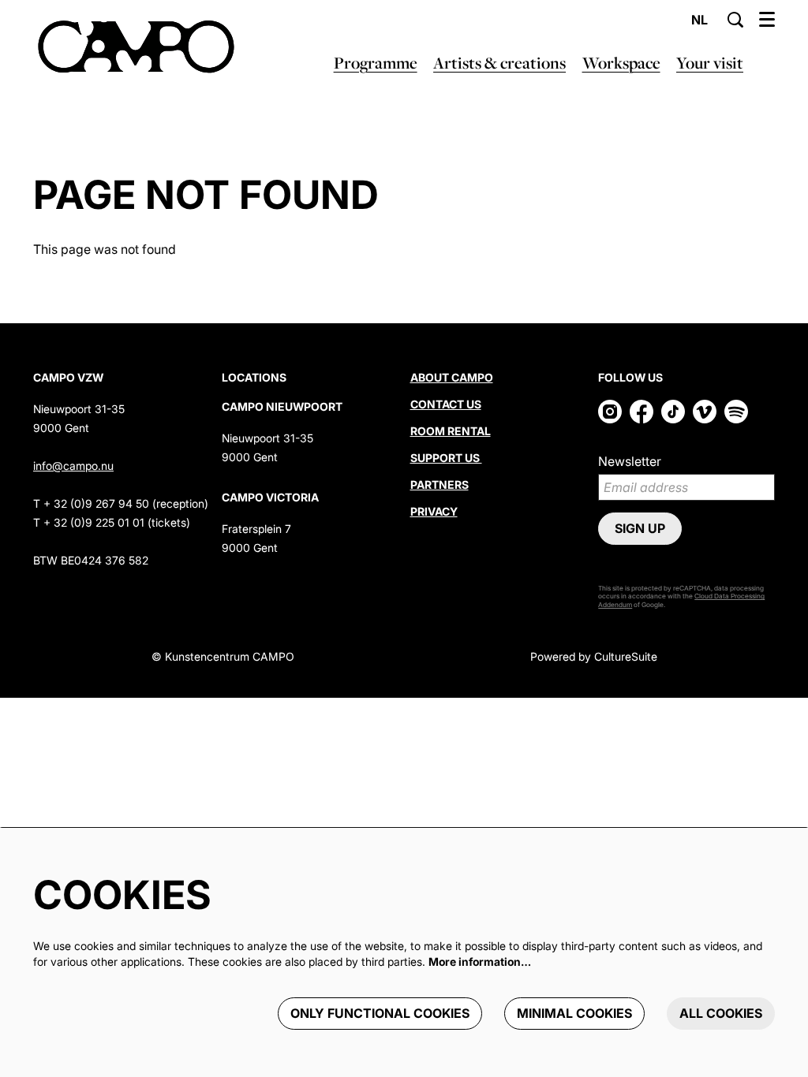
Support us (446, 457)
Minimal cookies (574, 1013)
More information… (479, 961)
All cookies (720, 1013)
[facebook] (641, 411)
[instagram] (610, 411)
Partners (439, 484)
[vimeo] (704, 411)
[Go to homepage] (136, 47)
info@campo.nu (73, 465)
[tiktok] (673, 411)
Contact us (445, 404)
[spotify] (736, 411)
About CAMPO (451, 377)
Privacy (434, 511)
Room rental (450, 431)
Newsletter (629, 461)
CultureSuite (625, 656)
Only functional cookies (379, 1013)
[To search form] (735, 20)
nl (699, 19)
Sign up (640, 528)
